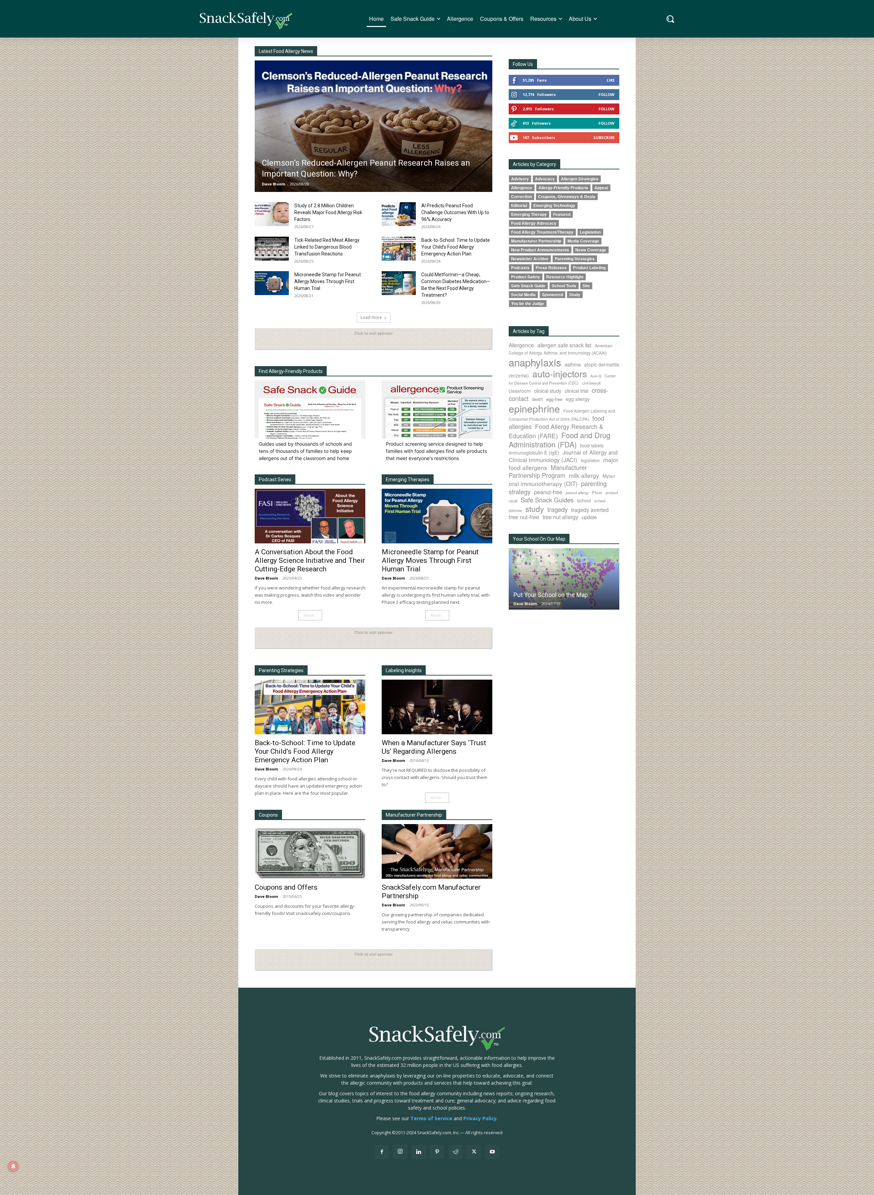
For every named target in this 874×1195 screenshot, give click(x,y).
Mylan (609, 475)
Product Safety (525, 277)
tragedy (557, 509)
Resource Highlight (564, 277)
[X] (474, 1152)
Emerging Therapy (529, 214)
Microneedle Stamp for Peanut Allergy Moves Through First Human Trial (327, 281)
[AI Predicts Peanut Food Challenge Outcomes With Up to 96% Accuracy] (399, 214)
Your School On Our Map (539, 539)
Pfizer (597, 492)
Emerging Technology (554, 205)
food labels (592, 445)
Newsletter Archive (530, 259)
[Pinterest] (437, 1152)
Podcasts (520, 267)
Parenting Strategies (281, 670)
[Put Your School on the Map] (564, 578)
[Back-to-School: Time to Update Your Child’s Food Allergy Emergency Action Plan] (399, 249)
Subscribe (604, 137)
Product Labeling (589, 267)
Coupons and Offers (286, 887)
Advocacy (545, 179)
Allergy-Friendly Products (563, 188)
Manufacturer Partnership (536, 241)
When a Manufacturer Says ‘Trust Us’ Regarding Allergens (434, 747)
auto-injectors (559, 373)
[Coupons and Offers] (310, 851)
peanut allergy (577, 492)
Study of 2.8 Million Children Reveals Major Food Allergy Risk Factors (328, 212)
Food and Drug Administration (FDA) (559, 439)
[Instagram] (400, 1151)
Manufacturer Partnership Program (548, 471)
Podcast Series (275, 479)
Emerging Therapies (407, 479)
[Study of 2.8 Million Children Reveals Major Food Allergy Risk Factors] (272, 214)
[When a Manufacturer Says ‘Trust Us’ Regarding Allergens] (437, 707)
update (589, 516)
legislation (590, 460)
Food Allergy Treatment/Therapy (542, 232)
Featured (561, 214)
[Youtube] (492, 1152)
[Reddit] (455, 1152)
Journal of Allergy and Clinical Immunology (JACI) (563, 456)
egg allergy (578, 398)
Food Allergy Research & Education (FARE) (556, 431)
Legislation (590, 232)
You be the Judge (527, 303)
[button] (670, 19)
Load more (371, 317)
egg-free (554, 399)
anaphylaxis (535, 362)
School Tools (564, 286)
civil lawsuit (591, 383)
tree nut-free (524, 517)
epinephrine (534, 408)
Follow (606, 94)
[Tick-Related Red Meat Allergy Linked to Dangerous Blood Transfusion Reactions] (272, 249)
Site (586, 286)
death (537, 399)
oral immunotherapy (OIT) (543, 483)
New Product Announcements (540, 250)
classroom (520, 390)
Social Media (523, 294)
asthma (573, 364)
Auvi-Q (595, 375)
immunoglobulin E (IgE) (534, 452)
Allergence (521, 188)
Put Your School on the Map (550, 594)
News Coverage (590, 250)
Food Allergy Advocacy (533, 223)
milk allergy (584, 475)
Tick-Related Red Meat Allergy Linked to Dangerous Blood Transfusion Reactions (327, 246)
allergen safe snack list (564, 345)
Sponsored (552, 294)
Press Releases (551, 267)
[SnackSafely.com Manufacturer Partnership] (437, 851)
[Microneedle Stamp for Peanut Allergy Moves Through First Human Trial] (272, 283)
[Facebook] (382, 1152)
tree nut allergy (560, 517)
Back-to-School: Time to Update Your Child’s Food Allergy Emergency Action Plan (455, 246)
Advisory (520, 179)
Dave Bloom (273, 183)
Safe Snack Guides (547, 499)
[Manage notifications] (13, 1166)
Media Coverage (583, 241)
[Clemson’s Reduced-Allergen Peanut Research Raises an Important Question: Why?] (373, 126)
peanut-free (548, 492)
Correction (521, 196)
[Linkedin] (418, 1152)
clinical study (547, 390)
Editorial (519, 205)
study (534, 508)
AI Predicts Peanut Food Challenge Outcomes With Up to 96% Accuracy (455, 212)
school (584, 500)
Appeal (601, 188)
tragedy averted (590, 509)
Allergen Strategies (579, 179)
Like (611, 80)
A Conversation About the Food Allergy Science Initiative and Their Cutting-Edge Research (310, 560)
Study (574, 294)
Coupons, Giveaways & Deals (566, 196)
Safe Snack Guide (528, 286)
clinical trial (576, 390)
